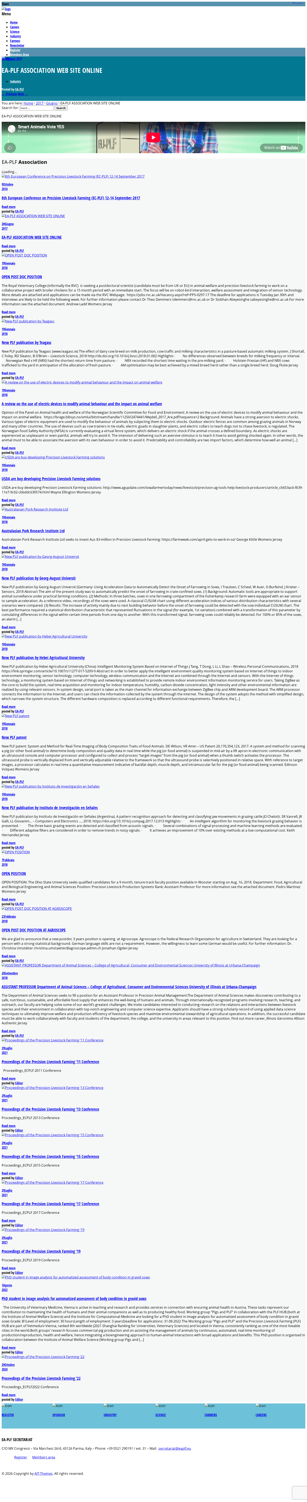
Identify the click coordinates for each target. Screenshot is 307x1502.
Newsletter (17, 45)
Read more (8, 206)
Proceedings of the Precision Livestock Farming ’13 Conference (50, 1109)
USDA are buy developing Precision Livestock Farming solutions (51, 478)
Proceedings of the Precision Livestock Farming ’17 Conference (50, 1203)
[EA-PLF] (6, 9)
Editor (19, 1083)
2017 (19, 58)
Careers (14, 27)
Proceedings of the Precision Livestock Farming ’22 (41, 1378)
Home (14, 22)
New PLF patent (14, 737)
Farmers (15, 41)
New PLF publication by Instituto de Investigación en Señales (50, 807)
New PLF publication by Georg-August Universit (39, 578)
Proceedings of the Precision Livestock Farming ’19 (41, 1251)
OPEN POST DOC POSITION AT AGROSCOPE (34, 930)
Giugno (11, 58)
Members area (43, 1457)
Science (14, 31)
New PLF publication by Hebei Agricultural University (43, 657)
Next (23, 94)
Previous (9, 94)
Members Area (19, 54)
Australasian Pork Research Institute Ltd (33, 530)
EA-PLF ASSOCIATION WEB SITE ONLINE (32, 237)
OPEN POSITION (14, 873)
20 (3, 58)
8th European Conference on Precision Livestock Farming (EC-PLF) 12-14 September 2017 (71, 197)
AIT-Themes (43, 1473)
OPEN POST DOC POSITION (22, 276)
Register (15, 50)
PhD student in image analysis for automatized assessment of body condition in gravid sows (74, 1298)
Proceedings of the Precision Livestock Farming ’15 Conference (50, 1156)
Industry (15, 36)
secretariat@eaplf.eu (175, 1448)
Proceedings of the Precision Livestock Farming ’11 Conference (50, 1061)
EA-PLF (19, 89)
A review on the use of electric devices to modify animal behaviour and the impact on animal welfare (82, 403)
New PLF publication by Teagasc (26, 342)
